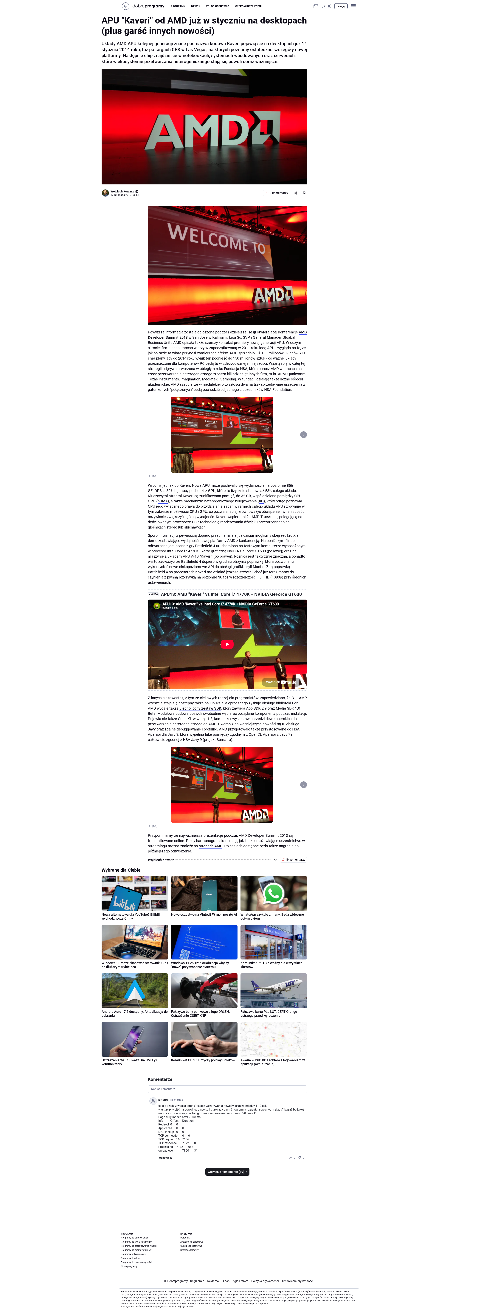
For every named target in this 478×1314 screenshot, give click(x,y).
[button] (326, 6)
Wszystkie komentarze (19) (226, 1172)
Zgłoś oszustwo (217, 6)
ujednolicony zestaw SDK (200, 708)
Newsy (195, 6)
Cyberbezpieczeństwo (191, 1246)
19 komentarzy (278, 193)
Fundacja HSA (235, 368)
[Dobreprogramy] (151, 6)
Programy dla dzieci (131, 1258)
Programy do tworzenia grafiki (136, 1262)
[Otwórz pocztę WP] (316, 6)
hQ (261, 501)
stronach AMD (210, 846)
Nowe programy (129, 1266)
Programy (178, 6)
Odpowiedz (165, 1157)
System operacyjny (189, 1250)
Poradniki (185, 1237)
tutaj (191, 1306)
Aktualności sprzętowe (191, 1242)
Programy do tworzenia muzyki (137, 1242)
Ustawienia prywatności (297, 1281)
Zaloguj (341, 6)
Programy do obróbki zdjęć (134, 1237)
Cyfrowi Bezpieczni (248, 6)
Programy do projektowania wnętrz (138, 1246)
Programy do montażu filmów (136, 1250)
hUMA (163, 501)
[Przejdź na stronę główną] (125, 9)
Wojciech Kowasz (122, 191)
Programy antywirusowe (133, 1254)
